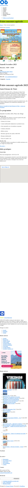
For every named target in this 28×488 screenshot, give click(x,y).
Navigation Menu (4, 5)
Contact (4, 464)
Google (4, 330)
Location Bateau (6, 347)
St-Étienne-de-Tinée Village (6, 71)
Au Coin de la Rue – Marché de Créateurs (12, 423)
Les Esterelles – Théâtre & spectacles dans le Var (14, 426)
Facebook (5, 331)
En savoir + (2, 146)
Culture (4, 10)
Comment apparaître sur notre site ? (11, 481)
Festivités (8, 27)
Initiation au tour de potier (9, 403)
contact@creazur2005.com (6, 472)
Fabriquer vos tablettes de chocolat (11, 398)
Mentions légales (6, 483)
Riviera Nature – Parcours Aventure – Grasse (13, 446)
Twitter (4, 332)
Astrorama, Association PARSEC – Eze (12, 417)
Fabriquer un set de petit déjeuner (10, 400)
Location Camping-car (8, 348)
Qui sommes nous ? (7, 460)
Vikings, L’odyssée (7, 389)
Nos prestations (6, 463)
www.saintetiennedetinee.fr (11, 76)
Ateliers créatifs (6, 341)
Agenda (4, 15)
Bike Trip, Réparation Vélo (9, 409)
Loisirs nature (6, 342)
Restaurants (5, 339)
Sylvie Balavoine (8, 317)
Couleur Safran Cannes (8, 440)
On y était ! (5, 12)
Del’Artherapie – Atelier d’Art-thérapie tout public (14, 433)
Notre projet (5, 462)
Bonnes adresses (6, 14)
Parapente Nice (6, 395)
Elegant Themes (9, 486)
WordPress (22, 486)
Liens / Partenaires (7, 482)
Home (1, 25)
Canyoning (5, 346)
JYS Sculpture (6, 412)
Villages (5, 9)
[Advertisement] (14, 247)
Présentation (5, 459)
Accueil (4, 7)
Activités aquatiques (7, 345)
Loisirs (4, 11)
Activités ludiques (7, 343)
